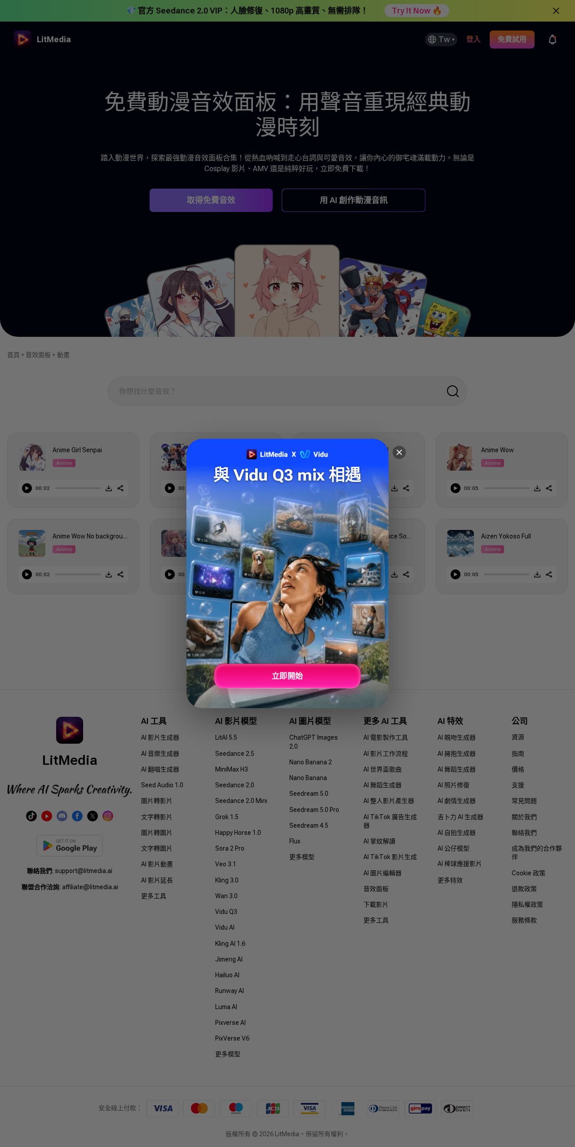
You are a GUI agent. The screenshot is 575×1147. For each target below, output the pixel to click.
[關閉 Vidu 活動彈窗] (399, 452)
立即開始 (287, 676)
